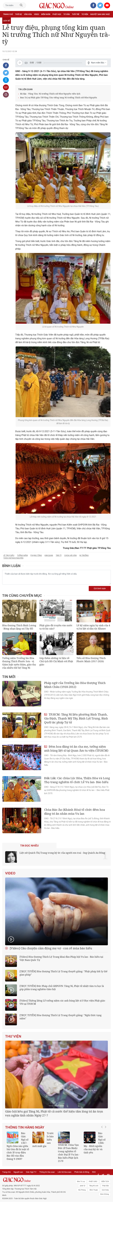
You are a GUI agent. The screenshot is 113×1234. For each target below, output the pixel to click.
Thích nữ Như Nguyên (13, 558)
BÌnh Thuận (94, 1222)
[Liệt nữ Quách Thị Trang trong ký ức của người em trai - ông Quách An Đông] (11, 857)
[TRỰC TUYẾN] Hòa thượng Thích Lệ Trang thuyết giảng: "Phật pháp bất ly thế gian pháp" (63, 973)
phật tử (82, 1218)
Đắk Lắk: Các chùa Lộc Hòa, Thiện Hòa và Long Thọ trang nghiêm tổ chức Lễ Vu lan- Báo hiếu (77, 780)
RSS (94, 1204)
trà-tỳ (59, 555)
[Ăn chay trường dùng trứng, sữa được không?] (38, 1171)
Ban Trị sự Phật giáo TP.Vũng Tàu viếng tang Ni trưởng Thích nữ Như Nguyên (58, 97)
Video (36, 14)
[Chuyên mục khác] (107, 20)
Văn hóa (28, 14)
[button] (102, 1179)
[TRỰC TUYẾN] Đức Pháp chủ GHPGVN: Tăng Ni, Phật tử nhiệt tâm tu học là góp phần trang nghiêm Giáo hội (62, 987)
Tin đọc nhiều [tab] (29, 845)
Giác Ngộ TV (31, 1204)
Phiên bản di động (81, 1204)
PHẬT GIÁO (93, 1214)
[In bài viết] (6, 95)
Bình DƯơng (104, 1226)
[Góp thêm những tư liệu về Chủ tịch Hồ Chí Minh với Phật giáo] (56, 643)
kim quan (49, 555)
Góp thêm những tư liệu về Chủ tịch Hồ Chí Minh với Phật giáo (56, 661)
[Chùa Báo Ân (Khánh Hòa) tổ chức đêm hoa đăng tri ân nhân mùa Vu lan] (21, 820)
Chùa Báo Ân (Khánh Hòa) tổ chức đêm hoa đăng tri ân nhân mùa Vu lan (74, 812)
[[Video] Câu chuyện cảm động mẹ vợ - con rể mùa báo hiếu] (56, 911)
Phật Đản (105, 1218)
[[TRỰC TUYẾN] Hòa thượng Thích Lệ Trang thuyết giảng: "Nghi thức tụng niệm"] (11, 1019)
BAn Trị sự (81, 1214)
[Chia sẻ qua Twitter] (6, 73)
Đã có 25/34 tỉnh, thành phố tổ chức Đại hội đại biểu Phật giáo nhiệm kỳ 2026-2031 (55, 1147)
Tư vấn (66, 14)
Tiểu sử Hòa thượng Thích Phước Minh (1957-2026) (91, 660)
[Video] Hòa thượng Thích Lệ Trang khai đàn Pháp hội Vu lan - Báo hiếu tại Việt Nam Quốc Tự (61, 958)
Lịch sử (6, 21)
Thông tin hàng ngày (24, 1161)
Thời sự (18, 14)
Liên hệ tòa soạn (64, 1204)
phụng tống (36, 555)
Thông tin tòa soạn (47, 1204)
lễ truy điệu (8, 555)
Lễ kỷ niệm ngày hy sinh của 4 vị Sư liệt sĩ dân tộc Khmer (93, 627)
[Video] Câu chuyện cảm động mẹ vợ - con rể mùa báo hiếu (50, 948)
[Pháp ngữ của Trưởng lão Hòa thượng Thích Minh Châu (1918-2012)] (21, 693)
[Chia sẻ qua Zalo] (6, 80)
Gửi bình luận (100, 588)
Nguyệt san (18, 1204)
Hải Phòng (82, 1222)
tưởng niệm (22, 555)
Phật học (57, 14)
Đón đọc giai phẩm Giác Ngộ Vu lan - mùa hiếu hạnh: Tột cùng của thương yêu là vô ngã (95, 1178)
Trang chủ (8, 14)
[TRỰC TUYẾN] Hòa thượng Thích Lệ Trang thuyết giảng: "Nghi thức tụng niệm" (61, 1017)
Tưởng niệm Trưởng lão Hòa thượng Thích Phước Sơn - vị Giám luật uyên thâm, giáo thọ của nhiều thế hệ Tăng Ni (19, 663)
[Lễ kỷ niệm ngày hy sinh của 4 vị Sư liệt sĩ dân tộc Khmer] (94, 611)
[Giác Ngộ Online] (34, 1212)
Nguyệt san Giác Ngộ (100, 14)
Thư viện (13, 1036)
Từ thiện (16, 21)
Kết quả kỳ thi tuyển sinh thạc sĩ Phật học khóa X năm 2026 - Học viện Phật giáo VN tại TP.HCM (18, 1180)
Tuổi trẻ (75, 14)
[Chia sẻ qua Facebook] (6, 65)
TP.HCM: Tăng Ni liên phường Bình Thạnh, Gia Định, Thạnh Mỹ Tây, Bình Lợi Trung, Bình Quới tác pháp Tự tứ (76, 718)
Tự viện (85, 14)
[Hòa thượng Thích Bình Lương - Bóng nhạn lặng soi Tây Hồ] (19, 611)
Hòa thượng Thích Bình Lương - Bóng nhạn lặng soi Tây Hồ (19, 627)
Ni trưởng (84, 555)
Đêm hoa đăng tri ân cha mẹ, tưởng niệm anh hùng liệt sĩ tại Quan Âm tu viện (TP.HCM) (76, 748)
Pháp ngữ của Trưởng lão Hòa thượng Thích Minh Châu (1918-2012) (75, 685)
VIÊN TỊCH (105, 1214)
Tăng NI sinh (93, 1218)
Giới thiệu (105, 1222)
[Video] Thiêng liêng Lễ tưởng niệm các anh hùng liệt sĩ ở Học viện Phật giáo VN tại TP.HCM (62, 1002)
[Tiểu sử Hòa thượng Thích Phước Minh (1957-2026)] (94, 643)
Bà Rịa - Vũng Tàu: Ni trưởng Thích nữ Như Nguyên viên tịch (50, 93)
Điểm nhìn (45, 14)
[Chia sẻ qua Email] (6, 87)
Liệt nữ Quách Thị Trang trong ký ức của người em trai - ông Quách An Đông (62, 852)
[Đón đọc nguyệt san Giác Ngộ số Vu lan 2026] (64, 1171)
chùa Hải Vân (70, 555)
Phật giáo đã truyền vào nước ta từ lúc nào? (55, 627)
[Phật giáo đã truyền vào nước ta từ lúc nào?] (56, 611)
